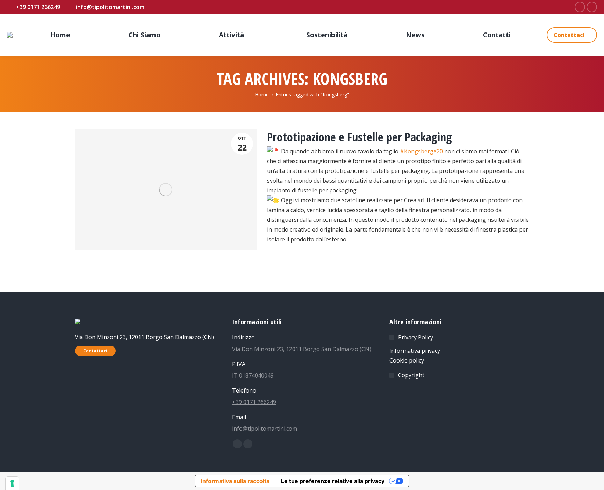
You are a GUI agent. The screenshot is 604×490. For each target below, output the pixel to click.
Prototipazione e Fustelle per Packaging (359, 137)
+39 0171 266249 (254, 402)
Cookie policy (406, 360)
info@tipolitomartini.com (264, 428)
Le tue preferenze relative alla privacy (332, 480)
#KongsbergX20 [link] (421, 151)
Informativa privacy (414, 350)
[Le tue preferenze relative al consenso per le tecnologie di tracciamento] (12, 483)
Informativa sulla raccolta (235, 480)
